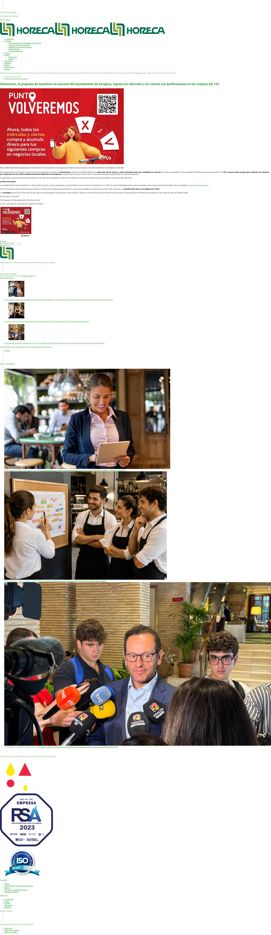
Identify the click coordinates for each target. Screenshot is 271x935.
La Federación (9, 39)
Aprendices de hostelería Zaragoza (20, 47)
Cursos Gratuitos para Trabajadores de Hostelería (24, 43)
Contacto (7, 69)
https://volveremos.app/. (199, 185)
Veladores (7, 63)
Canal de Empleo (13, 49)
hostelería (8, 79)
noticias (17, 79)
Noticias (7, 65)
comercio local (29, 347)
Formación (7, 41)
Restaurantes (12, 57)
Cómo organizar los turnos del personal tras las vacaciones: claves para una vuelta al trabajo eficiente (72, 581)
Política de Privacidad (11, 930)
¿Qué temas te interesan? (11, 276)
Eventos (7, 55)
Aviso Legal (8, 928)
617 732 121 (13, 16)
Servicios (7, 53)
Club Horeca (8, 61)
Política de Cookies (10, 932)
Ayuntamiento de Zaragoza (11, 347)
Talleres (6, 884)
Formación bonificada (15, 51)
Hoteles (11, 59)
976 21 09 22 (5, 20)
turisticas (24, 79)
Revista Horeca (9, 67)
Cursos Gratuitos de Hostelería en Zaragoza (18, 886)
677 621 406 (11, 12)
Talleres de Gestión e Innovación (19, 45)
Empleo (6, 888)
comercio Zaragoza (43, 347)
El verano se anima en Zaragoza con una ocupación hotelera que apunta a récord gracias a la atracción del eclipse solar (78, 747)
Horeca (138, 73)
